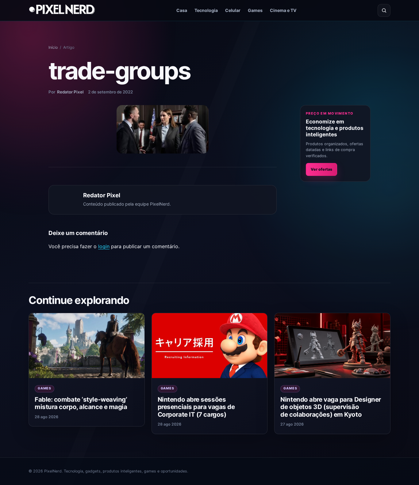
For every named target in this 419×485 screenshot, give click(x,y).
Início (53, 47)
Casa (181, 10)
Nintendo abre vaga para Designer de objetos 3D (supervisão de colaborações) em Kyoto (330, 407)
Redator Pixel (70, 91)
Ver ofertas (321, 169)
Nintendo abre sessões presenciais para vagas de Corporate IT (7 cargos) (196, 407)
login (104, 246)
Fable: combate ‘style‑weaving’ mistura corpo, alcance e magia (81, 403)
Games (255, 10)
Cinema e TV (283, 10)
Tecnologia (206, 10)
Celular (232, 10)
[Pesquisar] (384, 10)
